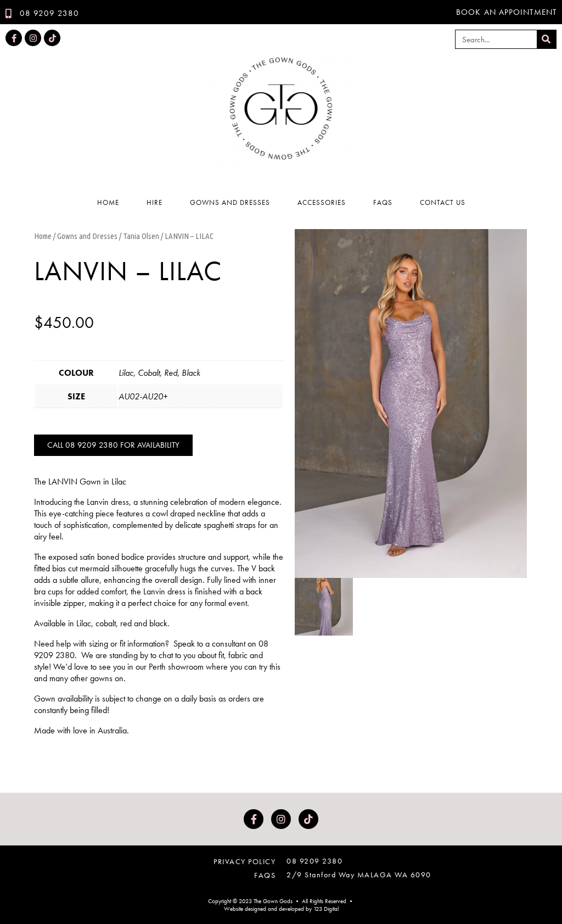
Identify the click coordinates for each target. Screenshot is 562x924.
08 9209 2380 (314, 861)
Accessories (321, 202)
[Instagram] (33, 38)
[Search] (546, 39)
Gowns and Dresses (230, 202)
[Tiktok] (52, 38)
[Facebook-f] (13, 38)
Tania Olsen (141, 236)
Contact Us (442, 202)
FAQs (382, 202)
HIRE (154, 202)
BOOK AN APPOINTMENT (506, 12)
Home (108, 202)
